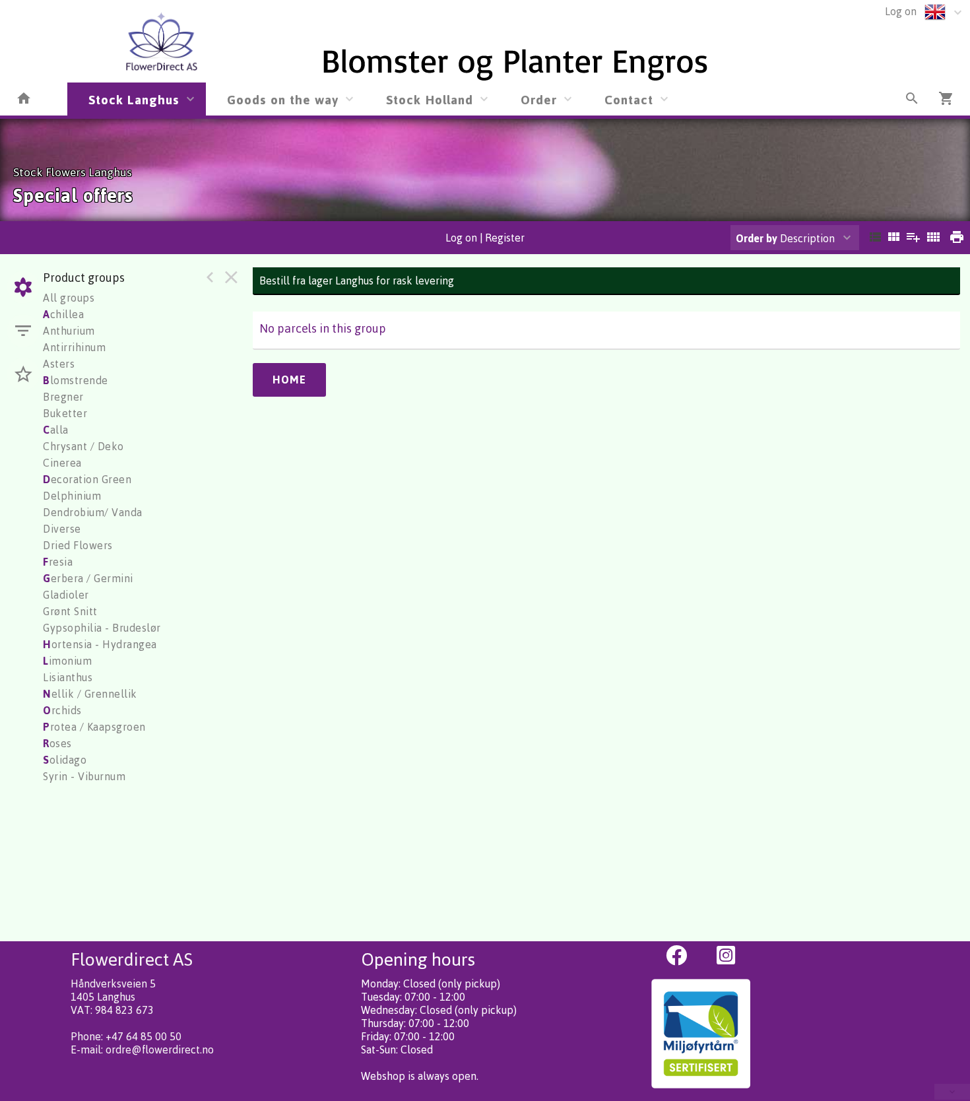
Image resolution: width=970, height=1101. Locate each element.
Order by (756, 238)
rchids (62, 710)
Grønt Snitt (70, 611)
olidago (64, 759)
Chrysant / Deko (83, 446)
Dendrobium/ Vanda (93, 512)
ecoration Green (87, 479)
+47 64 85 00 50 (143, 1036)
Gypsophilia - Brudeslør (102, 627)
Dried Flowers (78, 545)
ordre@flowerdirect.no (160, 1049)
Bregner (63, 396)
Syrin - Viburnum (84, 776)
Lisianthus (67, 677)
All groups (68, 297)
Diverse (62, 528)
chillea (63, 314)
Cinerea (62, 462)
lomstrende (75, 380)
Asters (59, 363)
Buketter (65, 413)
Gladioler (66, 594)
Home (289, 379)
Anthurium (69, 330)
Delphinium (72, 495)
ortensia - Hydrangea (100, 644)
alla (56, 429)
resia (58, 561)
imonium (67, 660)
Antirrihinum (74, 347)
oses (57, 743)
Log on (901, 11)
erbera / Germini (88, 578)
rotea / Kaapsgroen (94, 726)
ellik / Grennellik (90, 693)
